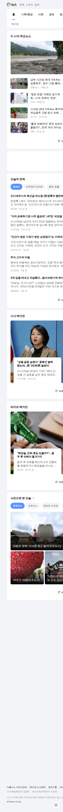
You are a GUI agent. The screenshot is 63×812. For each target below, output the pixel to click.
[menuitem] (14, 14)
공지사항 (52, 787)
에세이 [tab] (16, 186)
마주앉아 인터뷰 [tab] (34, 186)
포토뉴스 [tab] (17, 505)
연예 (21, 4)
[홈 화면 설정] (56, 805)
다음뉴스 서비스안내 (17, 787)
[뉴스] (14, 4)
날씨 (37, 4)
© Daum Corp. (14, 801)
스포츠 (29, 4)
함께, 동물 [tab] (54, 186)
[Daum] (9, 4)
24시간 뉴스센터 (38, 787)
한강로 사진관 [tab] (51, 505)
